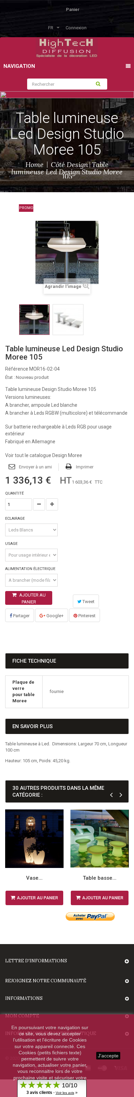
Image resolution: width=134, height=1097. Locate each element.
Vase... (34, 878)
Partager (21, 615)
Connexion (76, 27)
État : (10, 377)
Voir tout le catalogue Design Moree (43, 455)
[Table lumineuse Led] (34, 319)
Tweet (87, 601)
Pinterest (86, 615)
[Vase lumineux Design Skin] (34, 838)
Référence (16, 369)
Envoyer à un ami (35, 466)
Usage (12, 543)
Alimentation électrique (30, 569)
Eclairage (15, 518)
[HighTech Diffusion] (67, 47)
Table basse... (99, 878)
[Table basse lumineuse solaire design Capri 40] (99, 838)
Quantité (14, 493)
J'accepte (108, 1055)
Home (34, 164)
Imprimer (84, 466)
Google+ (54, 615)
